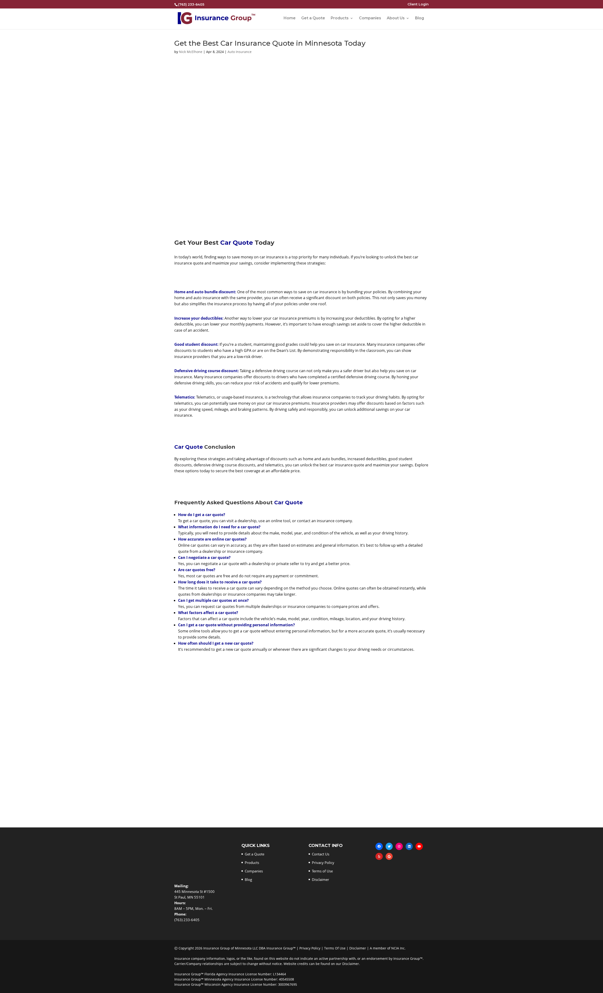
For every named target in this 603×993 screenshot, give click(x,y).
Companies (370, 18)
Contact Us (320, 854)
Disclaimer (320, 879)
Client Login (418, 4)
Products (340, 18)
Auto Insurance (240, 51)
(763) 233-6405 (191, 4)
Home (290, 18)
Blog (419, 18)
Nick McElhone (190, 51)
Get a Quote (313, 18)
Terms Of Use (335, 948)
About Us (396, 18)
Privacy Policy (323, 862)
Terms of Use (322, 871)
